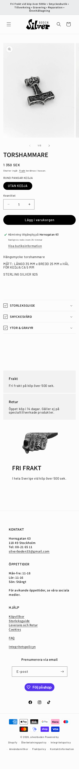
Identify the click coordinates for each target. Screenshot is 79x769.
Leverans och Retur (23, 625)
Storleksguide (19, 621)
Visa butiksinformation (25, 246)
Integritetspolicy (61, 742)
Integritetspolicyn (22, 647)
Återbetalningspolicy (34, 742)
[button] (9, 24)
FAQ (12, 638)
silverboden (37, 737)
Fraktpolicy (39, 749)
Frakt (22, 170)
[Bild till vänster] (30, 145)
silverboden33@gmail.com (29, 551)
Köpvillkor (16, 616)
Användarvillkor (18, 749)
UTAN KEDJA (18, 186)
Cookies (15, 629)
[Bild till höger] (49, 145)
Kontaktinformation (62, 749)
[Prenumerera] (62, 671)
